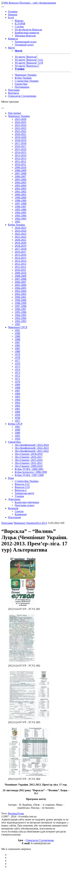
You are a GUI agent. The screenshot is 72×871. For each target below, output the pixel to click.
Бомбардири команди (27, 32)
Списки (19, 511)
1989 (17, 336)
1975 (17, 366)
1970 (17, 381)
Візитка (19, 20)
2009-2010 (20, 167)
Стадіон (19, 26)
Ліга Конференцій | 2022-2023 (32, 447)
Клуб (11, 17)
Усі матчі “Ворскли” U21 (29, 59)
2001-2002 (20, 191)
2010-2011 (20, 164)
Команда (13, 38)
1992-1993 (20, 218)
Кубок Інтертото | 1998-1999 (31, 472)
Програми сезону (24, 505)
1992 (17, 221)
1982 (17, 345)
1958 (17, 417)
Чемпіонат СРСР (17, 327)
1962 (17, 405)
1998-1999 (20, 200)
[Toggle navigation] (2, 6)
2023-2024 (20, 125)
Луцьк (20, 813)
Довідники (14, 499)
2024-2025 (20, 122)
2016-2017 (20, 146)
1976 (17, 363)
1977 (17, 360)
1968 (17, 387)
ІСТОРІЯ (20, 23)
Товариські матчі (24, 493)
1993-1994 (20, 215)
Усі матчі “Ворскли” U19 (29, 62)
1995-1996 (20, 209)
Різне (11, 478)
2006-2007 (20, 176)
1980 (17, 351)
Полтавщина (22, 86)
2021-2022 (20, 131)
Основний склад (24, 44)
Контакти (13, 93)
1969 (17, 384)
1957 (17, 420)
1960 (17, 411)
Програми (14, 89)
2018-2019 (20, 140)
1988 (17, 339)
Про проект (14, 113)
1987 (17, 342)
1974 (17, 369)
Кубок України (23, 77)
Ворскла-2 (20, 490)
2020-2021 (20, 134)
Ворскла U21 (22, 484)
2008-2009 (20, 170)
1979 (17, 354)
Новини (12, 14)
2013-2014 (20, 155)
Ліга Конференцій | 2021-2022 (32, 450)
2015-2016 (20, 149)
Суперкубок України (27, 80)
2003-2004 (20, 185)
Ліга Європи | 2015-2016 (29, 460)
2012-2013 (20, 158)
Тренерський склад (26, 41)
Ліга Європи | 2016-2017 (29, 457)
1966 (17, 393)
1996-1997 (20, 206)
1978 (17, 357)
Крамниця (20, 514)
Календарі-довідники (27, 502)
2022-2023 (20, 128)
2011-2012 (20, 161)
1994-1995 (20, 212)
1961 (17, 408)
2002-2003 (20, 188)
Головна (12, 11)
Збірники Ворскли (25, 35)
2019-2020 (20, 137)
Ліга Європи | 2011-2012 (28, 463)
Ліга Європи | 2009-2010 (29, 466)
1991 (17, 330)
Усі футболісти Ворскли (28, 29)
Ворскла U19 (22, 487)
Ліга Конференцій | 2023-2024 (32, 444)
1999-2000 (20, 197)
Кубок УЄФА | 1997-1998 (29, 475)
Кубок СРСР (15, 423)
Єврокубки (21, 83)
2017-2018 (20, 143)
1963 (17, 402)
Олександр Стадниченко (22, 96)
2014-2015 (20, 152)
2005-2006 (20, 179)
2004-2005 (20, 182)
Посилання (14, 517)
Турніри (19, 496)
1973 (17, 372)
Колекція (13, 508)
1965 (17, 396)
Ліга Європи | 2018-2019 (29, 454)
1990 (17, 333)
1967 (17, 390)
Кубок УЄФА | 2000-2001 (29, 469)
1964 (17, 399)
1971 (17, 378)
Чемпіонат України (26, 74)
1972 (17, 375)
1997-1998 (20, 203)
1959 (17, 414)
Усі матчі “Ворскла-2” (27, 65)
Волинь (12, 813)
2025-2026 (20, 119)
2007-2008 (20, 173)
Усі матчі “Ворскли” (26, 56)
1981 (17, 348)
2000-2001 (20, 194)
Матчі (11, 47)
